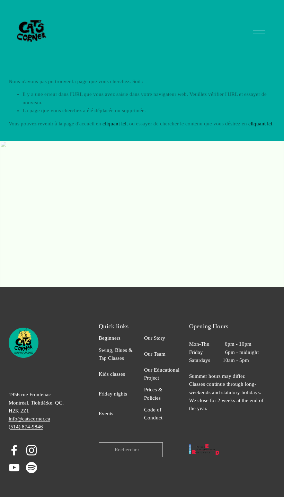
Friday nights (113, 394)
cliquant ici (114, 123)
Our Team (155, 354)
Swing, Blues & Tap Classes (116, 354)
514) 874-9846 (26, 426)
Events (106, 413)
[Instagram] (31, 450)
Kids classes (112, 374)
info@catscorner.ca (29, 418)
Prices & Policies (153, 393)
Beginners (110, 338)
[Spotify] (31, 467)
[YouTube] (14, 467)
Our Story (154, 338)
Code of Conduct (153, 413)
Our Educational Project (161, 374)
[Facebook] (14, 450)
